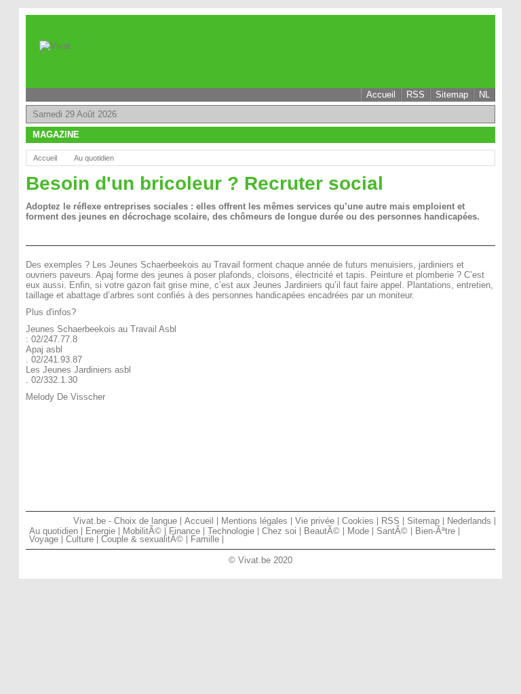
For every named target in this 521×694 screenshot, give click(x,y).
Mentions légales (254, 521)
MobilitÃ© (142, 531)
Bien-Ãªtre (435, 531)
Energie (100, 531)
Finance (184, 531)
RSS (415, 94)
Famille (205, 539)
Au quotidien (94, 158)
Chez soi (279, 531)
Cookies (358, 521)
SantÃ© (392, 531)
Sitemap (452, 94)
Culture (80, 539)
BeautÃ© (322, 531)
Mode (358, 531)
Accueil (380, 94)
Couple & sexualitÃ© (142, 539)
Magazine (56, 134)
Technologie (231, 531)
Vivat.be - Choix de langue (125, 521)
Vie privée (314, 521)
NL (484, 94)
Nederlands (469, 521)
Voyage (43, 539)
